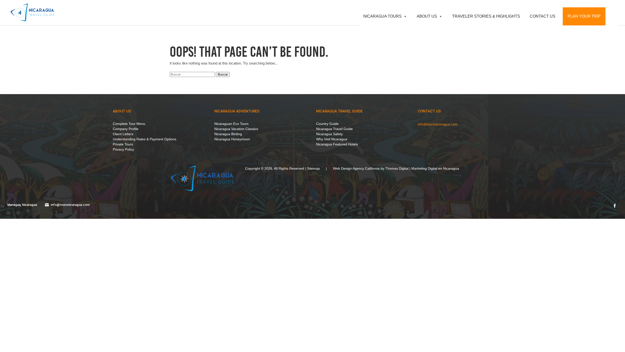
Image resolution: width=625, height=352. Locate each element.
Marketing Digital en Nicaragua (435, 168)
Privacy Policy (123, 149)
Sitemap (313, 168)
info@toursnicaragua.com (438, 124)
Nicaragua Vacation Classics (236, 129)
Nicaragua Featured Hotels (337, 144)
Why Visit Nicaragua (331, 139)
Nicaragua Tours (382, 16)
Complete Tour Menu (129, 124)
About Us (427, 16)
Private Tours (123, 144)
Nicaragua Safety (329, 134)
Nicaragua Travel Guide (339, 111)
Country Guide (327, 124)
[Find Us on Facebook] (614, 206)
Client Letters (123, 134)
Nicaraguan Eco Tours (231, 124)
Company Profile (125, 129)
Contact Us (542, 16)
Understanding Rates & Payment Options (144, 139)
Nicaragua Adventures (237, 111)
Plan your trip (584, 16)
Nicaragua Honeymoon (232, 139)
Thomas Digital (396, 168)
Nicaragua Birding (228, 134)
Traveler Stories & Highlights (486, 16)
